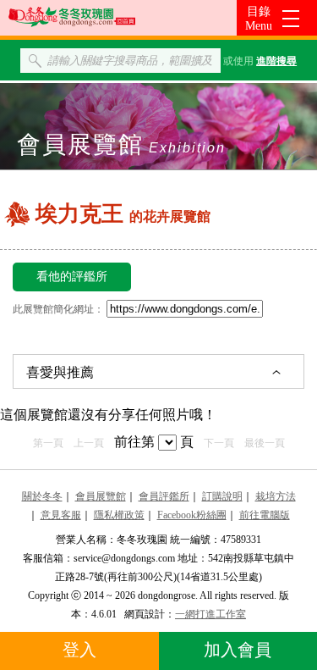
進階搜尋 (276, 61)
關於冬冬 (42, 496)
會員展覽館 (100, 496)
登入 (79, 649)
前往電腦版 (264, 515)
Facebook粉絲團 (192, 515)
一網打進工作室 (210, 614)
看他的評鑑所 (71, 276)
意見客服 (61, 515)
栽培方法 (275, 496)
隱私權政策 (119, 515)
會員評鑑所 (164, 496)
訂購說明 (222, 496)
